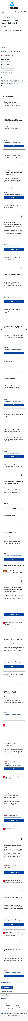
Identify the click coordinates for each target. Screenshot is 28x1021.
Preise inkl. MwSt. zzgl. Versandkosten (10, 51)
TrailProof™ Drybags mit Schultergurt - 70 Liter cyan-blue (13, 692)
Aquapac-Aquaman (7, 991)
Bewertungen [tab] (4, 85)
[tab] (13, 80)
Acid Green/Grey (6, 62)
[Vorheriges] (2, 329)
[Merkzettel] (18, 12)
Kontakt (3, 998)
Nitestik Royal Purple (10, 532)
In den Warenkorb (14, 145)
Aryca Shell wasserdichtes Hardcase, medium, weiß (12, 794)
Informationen (5, 995)
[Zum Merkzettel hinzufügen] (21, 112)
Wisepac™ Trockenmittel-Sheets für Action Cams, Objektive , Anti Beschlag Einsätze (13, 430)
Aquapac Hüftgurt (9, 378)
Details (14, 508)
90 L (12, 67)
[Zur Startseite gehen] (14, 6)
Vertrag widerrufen (7, 987)
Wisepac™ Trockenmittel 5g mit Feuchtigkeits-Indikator (13, 275)
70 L (8, 67)
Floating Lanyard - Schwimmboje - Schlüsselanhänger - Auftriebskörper (13, 482)
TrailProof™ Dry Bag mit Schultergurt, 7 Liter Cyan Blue (13, 223)
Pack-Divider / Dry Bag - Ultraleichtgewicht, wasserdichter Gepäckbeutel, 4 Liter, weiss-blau (14, 120)
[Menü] (3, 12)
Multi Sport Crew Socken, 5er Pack (12, 846)
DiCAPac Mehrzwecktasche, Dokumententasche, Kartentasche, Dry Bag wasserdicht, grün (12, 950)
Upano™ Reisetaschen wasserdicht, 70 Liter (10, 742)
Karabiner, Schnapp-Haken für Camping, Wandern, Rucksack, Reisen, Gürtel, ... (13, 327)
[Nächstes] (26, 329)
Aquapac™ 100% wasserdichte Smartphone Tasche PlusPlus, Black (13, 588)
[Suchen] (15, 12)
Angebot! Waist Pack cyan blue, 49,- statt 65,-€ (13, 640)
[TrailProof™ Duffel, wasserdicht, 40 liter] (14, 37)
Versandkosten (5, 1013)
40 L (3, 67)
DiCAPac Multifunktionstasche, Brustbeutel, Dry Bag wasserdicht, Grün (13, 898)
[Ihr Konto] (21, 12)
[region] (14, 37)
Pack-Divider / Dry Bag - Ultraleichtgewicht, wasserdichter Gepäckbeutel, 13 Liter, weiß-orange (14, 171)
